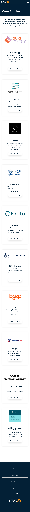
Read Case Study (15, 68)
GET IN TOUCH (14, 488)
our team (20, 26)
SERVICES (14, 468)
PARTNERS (14, 481)
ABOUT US (14, 475)
